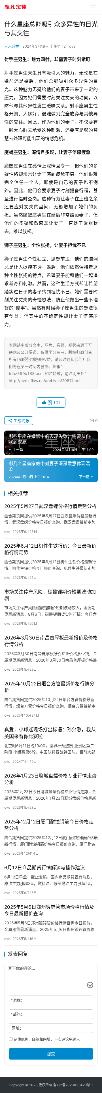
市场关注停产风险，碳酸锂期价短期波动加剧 (50, 595)
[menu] (93, 7)
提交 (51, 1053)
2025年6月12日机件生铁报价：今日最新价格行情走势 (50, 549)
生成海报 (20, 420)
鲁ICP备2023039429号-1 (73, 1085)
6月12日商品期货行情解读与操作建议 (44, 867)
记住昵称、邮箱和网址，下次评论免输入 (46, 1039)
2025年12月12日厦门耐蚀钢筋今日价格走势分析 (49, 825)
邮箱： (18, 1014)
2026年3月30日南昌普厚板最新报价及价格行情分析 (51, 641)
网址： (18, 1028)
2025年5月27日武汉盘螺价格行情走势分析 (50, 506)
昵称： (18, 1000)
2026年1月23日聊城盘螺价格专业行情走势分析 (50, 779)
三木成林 (11, 46)
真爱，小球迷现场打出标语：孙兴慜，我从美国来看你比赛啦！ (50, 733)
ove (72, 46)
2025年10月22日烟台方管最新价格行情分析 (49, 687)
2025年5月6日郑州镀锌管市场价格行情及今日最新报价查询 (49, 910)
